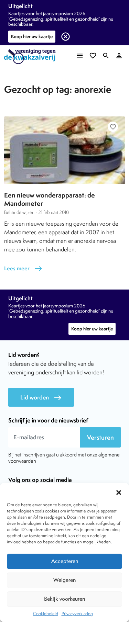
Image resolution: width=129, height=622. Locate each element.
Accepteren (64, 561)
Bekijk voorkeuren (64, 598)
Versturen (100, 437)
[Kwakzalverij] (31, 56)
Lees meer (23, 268)
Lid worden (41, 397)
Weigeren (64, 580)
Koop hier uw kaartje (32, 36)
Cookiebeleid (45, 614)
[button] (118, 491)
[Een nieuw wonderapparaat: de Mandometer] (64, 150)
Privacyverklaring (77, 614)
